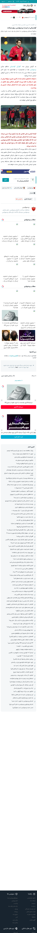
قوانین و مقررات (13, 356)
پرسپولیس (33, 70)
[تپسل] (2, 170)
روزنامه (16, 912)
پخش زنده (15, 923)
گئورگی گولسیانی (15, 66)
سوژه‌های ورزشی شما (12, 898)
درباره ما (33, 906)
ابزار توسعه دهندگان (30, 909)
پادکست (16, 903)
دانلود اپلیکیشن (31, 898)
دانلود (5, 180)
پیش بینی (15, 920)
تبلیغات (33, 903)
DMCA (33, 917)
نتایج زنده (15, 914)
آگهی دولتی (32, 920)
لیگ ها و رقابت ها (13, 906)
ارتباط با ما (32, 901)
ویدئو (16, 909)
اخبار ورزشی (15, 901)
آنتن (17, 917)
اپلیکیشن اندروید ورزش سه (9, 5)
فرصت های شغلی (31, 912)
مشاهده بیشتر (18, 380)
